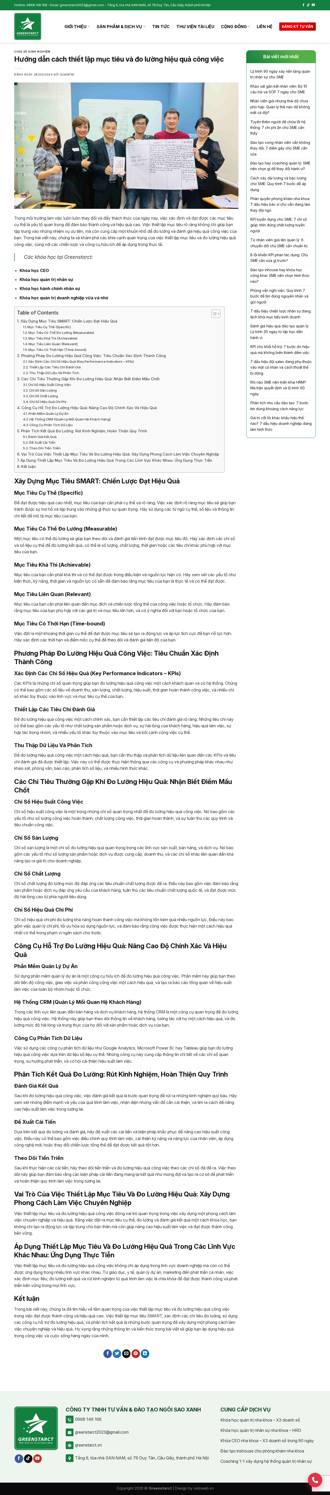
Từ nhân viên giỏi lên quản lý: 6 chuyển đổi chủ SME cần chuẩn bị (278, 243)
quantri (67, 74)
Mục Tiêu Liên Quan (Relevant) (53, 344)
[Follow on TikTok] (308, 5)
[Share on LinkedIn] (145, 1353)
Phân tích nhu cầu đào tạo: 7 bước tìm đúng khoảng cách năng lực (279, 406)
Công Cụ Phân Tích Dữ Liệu (51, 425)
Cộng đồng (234, 26)
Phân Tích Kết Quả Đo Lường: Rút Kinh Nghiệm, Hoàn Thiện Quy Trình (84, 431)
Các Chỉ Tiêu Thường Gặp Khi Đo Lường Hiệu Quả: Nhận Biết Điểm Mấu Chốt (90, 379)
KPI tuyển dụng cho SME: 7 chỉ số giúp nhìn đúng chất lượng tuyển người (278, 225)
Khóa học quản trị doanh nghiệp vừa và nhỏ (64, 297)
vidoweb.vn (204, 1488)
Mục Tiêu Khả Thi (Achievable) (52, 338)
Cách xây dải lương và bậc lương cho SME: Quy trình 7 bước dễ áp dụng (278, 184)
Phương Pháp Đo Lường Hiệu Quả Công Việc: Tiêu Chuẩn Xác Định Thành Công (93, 355)
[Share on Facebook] (107, 1353)
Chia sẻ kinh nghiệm (32, 51)
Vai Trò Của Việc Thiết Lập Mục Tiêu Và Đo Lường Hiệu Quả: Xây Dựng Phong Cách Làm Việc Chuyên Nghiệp (120, 454)
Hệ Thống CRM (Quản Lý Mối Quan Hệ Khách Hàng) (70, 419)
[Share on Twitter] (117, 1353)
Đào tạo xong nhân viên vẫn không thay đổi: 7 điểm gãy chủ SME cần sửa (280, 148)
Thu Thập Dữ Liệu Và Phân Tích (54, 373)
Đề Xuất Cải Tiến (42, 442)
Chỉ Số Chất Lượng (43, 396)
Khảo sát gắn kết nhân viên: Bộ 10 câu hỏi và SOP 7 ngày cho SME (278, 89)
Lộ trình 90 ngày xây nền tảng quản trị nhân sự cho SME (280, 74)
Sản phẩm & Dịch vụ (119, 26)
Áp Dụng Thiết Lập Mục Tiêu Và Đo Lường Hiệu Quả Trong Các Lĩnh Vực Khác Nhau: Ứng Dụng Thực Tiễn (116, 460)
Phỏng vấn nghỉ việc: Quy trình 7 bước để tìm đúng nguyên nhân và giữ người (279, 296)
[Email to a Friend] (126, 1353)
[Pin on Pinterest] (135, 1353)
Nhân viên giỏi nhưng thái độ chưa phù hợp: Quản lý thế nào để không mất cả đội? (280, 107)
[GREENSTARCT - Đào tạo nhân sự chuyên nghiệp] (27, 26)
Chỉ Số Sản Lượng (43, 390)
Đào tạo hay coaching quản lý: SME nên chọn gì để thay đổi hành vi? (280, 166)
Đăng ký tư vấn (297, 26)
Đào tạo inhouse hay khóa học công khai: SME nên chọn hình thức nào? (280, 276)
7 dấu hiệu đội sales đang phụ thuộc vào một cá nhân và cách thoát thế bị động (281, 367)
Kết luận (28, 466)
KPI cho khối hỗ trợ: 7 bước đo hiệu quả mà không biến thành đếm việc (279, 349)
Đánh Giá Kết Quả (42, 437)
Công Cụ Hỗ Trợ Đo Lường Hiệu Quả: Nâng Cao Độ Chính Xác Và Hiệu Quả (89, 408)
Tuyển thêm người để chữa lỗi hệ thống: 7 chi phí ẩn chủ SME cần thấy (278, 128)
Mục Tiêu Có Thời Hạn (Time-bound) (57, 350)
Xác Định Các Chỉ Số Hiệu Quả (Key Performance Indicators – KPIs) (81, 361)
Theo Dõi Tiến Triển (45, 448)
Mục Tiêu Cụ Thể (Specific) (49, 327)
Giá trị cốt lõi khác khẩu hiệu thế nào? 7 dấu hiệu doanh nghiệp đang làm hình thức (281, 424)
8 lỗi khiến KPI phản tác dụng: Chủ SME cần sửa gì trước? (279, 258)
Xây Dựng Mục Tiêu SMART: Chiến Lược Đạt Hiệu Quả (68, 321)
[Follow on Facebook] (303, 5)
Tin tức (161, 26)
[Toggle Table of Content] (213, 313)
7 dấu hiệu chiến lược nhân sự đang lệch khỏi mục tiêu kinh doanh (280, 314)
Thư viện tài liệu (195, 26)
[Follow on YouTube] (313, 5)
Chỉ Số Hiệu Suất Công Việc (49, 385)
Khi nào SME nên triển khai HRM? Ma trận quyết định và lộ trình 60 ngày (278, 388)
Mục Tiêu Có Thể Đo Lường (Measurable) (61, 333)
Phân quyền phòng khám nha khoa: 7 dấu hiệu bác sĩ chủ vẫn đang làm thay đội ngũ (280, 204)
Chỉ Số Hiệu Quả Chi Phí (47, 402)
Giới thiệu (75, 26)
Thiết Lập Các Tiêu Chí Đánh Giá (55, 367)
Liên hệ (265, 26)
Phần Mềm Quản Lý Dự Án (48, 413)
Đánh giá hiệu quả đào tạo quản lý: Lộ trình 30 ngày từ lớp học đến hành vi (279, 332)
